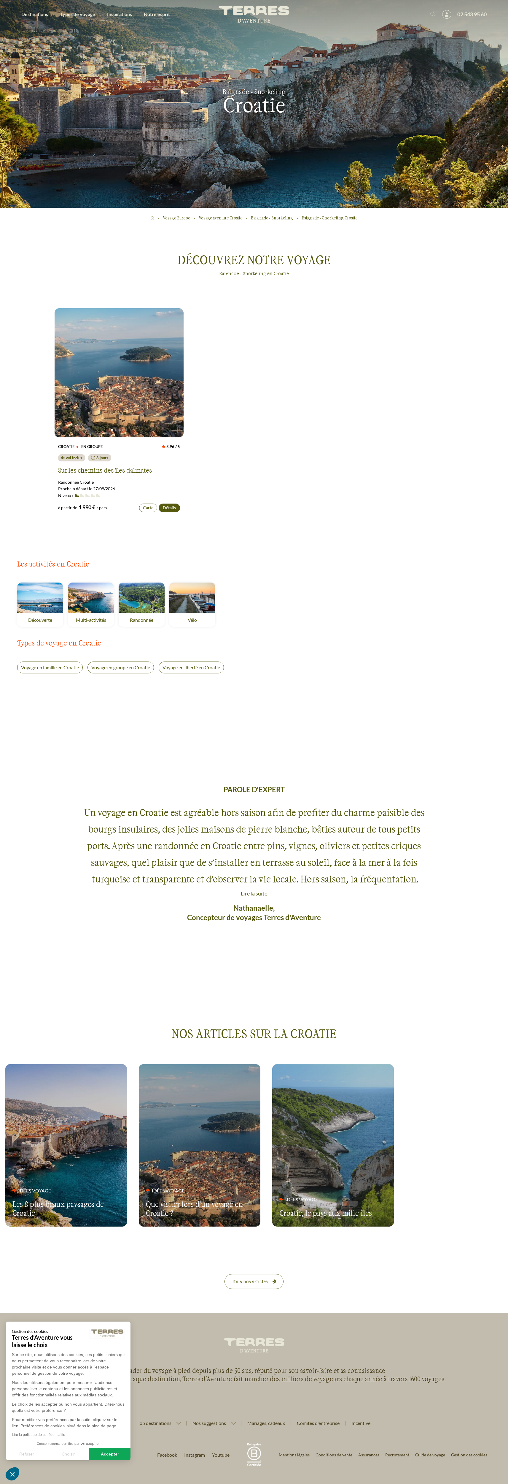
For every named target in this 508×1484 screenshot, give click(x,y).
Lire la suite (254, 893)
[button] (12, 1474)
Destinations (34, 14)
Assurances (368, 1454)
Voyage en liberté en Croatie (191, 667)
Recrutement (397, 1454)
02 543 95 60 (472, 14)
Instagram (194, 1455)
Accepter (110, 1454)
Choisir (68, 1454)
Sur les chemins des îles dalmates (105, 470)
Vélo (200, 620)
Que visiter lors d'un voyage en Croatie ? (194, 1208)
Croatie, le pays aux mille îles (325, 1212)
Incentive (360, 1423)
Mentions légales (294, 1454)
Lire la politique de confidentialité (38, 1435)
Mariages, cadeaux (266, 1423)
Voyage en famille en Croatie (50, 667)
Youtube (221, 1455)
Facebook (167, 1455)
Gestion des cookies (469, 1454)
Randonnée (147, 620)
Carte (148, 507)
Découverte (45, 620)
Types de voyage (77, 14)
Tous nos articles (250, 1281)
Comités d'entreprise (318, 1423)
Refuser (26, 1454)
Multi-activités (95, 620)
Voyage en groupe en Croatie (120, 667)
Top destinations (154, 1423)
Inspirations (119, 14)
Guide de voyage (430, 1454)
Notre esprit (157, 14)
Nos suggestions (209, 1423)
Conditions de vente (334, 1454)
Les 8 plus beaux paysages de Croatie (58, 1208)
